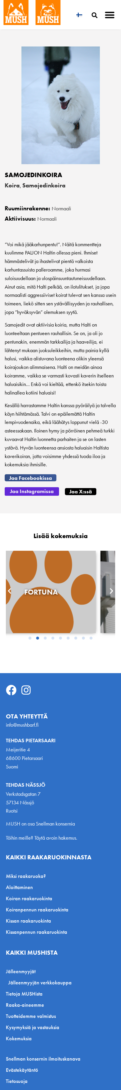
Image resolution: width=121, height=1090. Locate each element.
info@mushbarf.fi (22, 724)
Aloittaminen (19, 887)
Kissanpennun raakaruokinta (36, 931)
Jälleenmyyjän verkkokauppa (40, 982)
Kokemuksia (19, 1038)
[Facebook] (11, 690)
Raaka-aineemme (25, 1004)
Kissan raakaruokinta (28, 920)
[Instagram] (26, 690)
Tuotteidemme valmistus (31, 1016)
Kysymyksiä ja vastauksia (32, 1027)
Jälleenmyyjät (21, 971)
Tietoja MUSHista (24, 993)
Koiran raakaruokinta (29, 898)
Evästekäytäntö (22, 1070)
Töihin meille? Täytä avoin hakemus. (41, 837)
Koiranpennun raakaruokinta (37, 909)
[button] (110, 15)
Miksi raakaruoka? (26, 876)
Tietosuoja (17, 1081)
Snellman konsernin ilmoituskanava (43, 1059)
